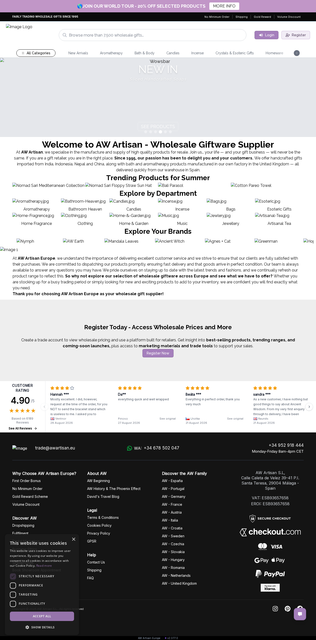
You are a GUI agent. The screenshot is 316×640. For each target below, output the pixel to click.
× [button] (73, 539)
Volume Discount (289, 17)
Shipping (242, 17)
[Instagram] (275, 609)
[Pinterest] (287, 609)
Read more (44, 565)
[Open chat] (300, 614)
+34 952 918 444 (286, 445)
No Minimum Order (216, 17)
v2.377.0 (172, 638)
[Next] (309, 407)
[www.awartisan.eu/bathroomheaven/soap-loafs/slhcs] (158, 97)
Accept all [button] (42, 616)
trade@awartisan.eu (55, 448)
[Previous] (44, 407)
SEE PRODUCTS (158, 126)
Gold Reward (262, 17)
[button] (42, 627)
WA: (156, 448)
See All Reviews (20, 428)
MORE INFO (224, 6)
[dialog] (42, 584)
